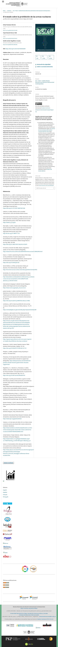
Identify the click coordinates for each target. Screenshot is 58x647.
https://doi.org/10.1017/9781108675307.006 (14, 208)
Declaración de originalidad (43, 64)
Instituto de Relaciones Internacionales (29, 615)
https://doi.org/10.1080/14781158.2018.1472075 (15, 244)
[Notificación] (3, 481)
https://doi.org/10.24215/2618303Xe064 (15, 48)
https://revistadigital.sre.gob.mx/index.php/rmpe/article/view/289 (19, 309)
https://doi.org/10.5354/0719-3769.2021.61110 (14, 348)
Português (5, 497)
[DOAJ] (7, 531)
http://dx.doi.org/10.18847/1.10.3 (11, 233)
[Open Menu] (3, 1)
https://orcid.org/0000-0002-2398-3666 (10, 44)
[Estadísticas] (10, 481)
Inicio (4, 10)
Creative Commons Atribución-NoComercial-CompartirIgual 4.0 (44, 109)
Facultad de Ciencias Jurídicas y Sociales (37, 613)
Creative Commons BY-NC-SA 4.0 (45, 619)
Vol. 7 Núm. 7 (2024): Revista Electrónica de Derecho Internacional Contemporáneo (31, 10)
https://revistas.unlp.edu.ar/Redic (29, 608)
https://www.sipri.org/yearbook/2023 (12, 418)
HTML (44, 58)
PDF (37, 58)
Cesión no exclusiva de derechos (45, 66)
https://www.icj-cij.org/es (9, 222)
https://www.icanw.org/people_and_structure (14, 287)
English (5, 490)
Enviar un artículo (8, 463)
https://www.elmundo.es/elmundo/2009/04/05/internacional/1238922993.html (22, 251)
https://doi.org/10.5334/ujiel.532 (11, 262)
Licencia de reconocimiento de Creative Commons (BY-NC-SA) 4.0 (46, 130)
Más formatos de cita (41, 188)
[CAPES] (5, 552)
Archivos (9, 10)
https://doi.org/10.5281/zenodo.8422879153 (14, 375)
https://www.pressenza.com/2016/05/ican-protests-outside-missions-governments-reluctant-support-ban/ (17, 362)
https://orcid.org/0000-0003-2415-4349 (10, 30)
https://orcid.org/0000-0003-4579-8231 (10, 38)
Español (5, 492)
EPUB (50, 58)
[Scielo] (7, 515)
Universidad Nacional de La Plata (18, 613)
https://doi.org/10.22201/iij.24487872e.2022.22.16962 (16, 300)
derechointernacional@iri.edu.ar (47, 616)
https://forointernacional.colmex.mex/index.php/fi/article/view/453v (20, 269)
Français (5, 494)
